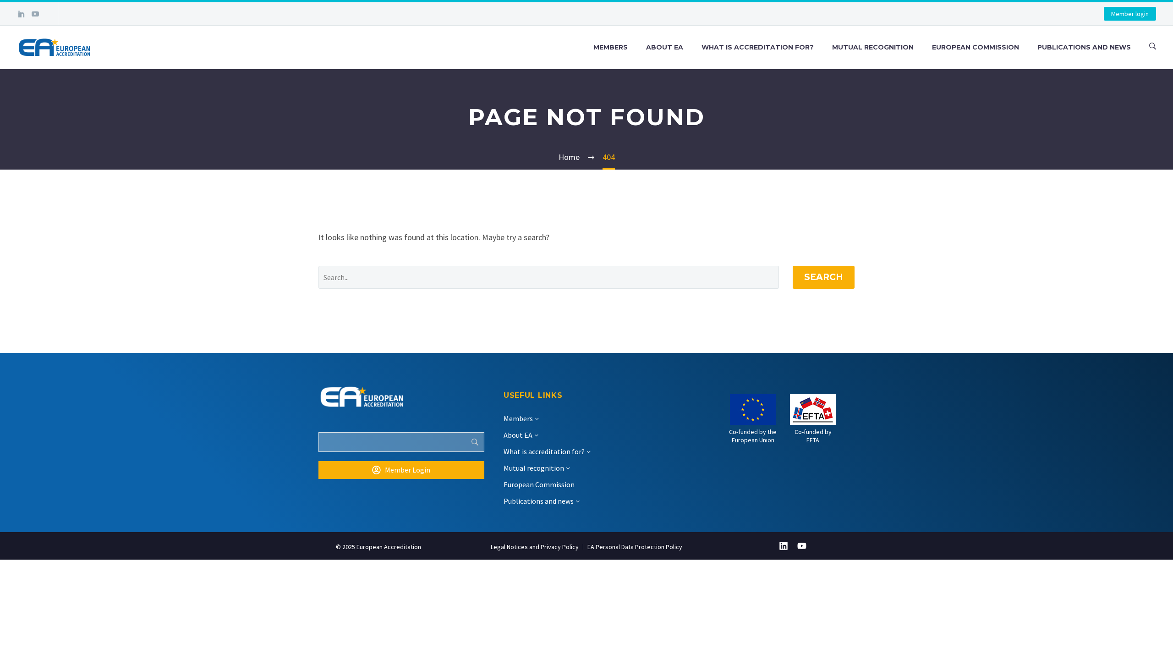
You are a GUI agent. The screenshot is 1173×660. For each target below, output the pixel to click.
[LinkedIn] (21, 13)
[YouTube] (35, 13)
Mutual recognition (873, 47)
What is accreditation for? (758, 47)
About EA (664, 47)
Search (823, 277)
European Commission (975, 47)
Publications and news (1084, 47)
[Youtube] (802, 546)
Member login (1130, 14)
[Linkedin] (783, 546)
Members (610, 47)
